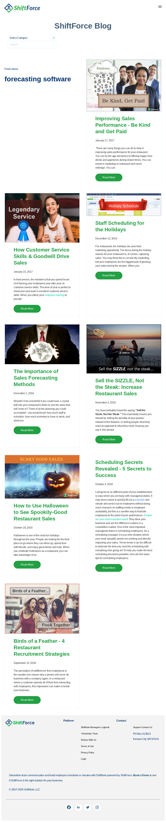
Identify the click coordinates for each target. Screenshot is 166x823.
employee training (54, 295)
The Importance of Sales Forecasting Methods (36, 377)
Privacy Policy (87, 752)
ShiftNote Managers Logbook (95, 727)
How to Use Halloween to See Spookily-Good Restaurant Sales (41, 512)
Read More (108, 177)
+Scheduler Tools (89, 733)
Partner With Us (88, 740)
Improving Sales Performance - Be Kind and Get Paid (122, 125)
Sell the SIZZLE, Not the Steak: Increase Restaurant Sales (119, 387)
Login (83, 759)
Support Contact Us (142, 727)
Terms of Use (87, 746)
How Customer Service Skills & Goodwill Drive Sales (41, 256)
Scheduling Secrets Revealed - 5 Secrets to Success (123, 468)
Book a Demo (141, 775)
